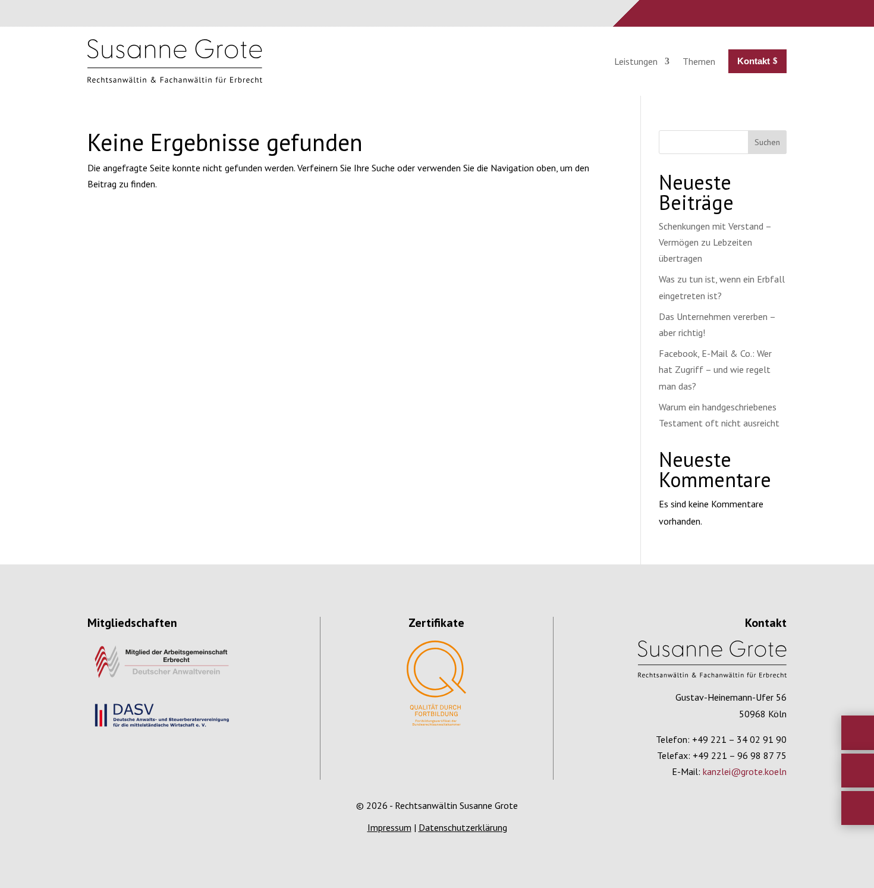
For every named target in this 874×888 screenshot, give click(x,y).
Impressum (389, 827)
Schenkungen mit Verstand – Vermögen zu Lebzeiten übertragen (715, 242)
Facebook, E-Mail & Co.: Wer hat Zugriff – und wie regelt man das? (715, 369)
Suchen (767, 142)
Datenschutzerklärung (463, 827)
